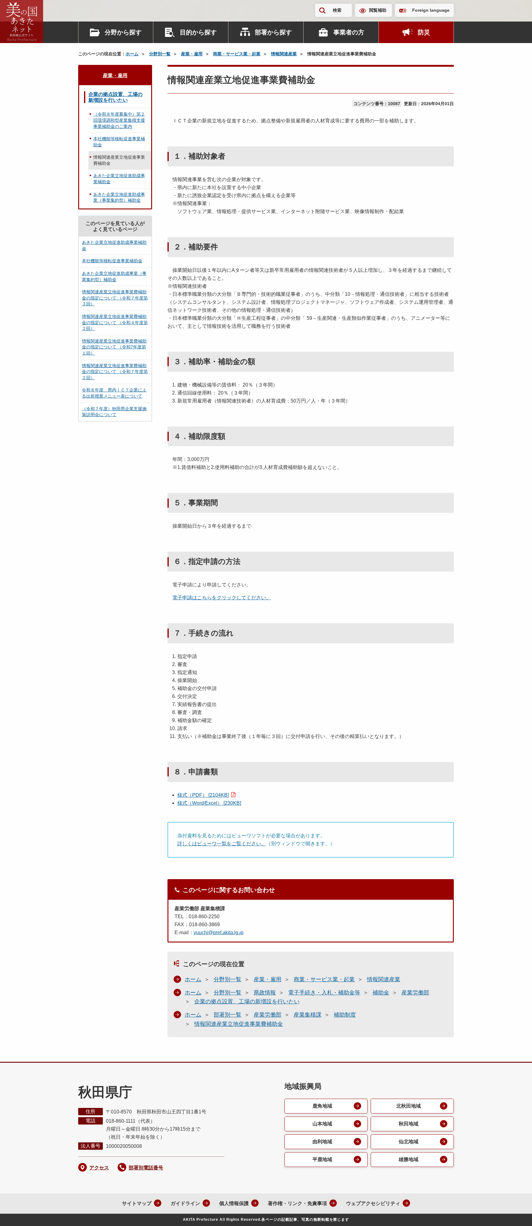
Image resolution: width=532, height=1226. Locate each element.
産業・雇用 (192, 53)
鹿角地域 (322, 1106)
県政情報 (265, 993)
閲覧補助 (377, 10)
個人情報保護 (234, 1203)
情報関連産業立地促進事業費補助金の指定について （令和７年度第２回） (115, 371)
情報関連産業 (284, 53)
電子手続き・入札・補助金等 (324, 993)
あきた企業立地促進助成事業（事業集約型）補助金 (119, 197)
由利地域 (322, 1141)
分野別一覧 (160, 53)
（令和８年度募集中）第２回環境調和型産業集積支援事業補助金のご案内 (119, 120)
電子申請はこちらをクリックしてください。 (221, 597)
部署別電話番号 (146, 1167)
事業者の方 (348, 32)
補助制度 (345, 1015)
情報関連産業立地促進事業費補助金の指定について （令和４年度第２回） (115, 322)
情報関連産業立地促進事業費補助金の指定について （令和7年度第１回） (114, 347)
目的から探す (198, 32)
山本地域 (322, 1123)
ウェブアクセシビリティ (373, 1203)
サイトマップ (136, 1203)
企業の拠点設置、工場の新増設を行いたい (247, 1001)
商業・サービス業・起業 (236, 53)
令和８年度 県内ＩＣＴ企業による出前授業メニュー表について (114, 393)
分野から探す (123, 32)
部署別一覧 (227, 1015)
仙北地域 (408, 1141)
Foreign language (430, 10)
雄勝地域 (408, 1159)
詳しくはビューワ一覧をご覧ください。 (221, 843)
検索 (337, 10)
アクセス (99, 1167)
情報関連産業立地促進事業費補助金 (238, 1024)
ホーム (132, 53)
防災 (424, 32)
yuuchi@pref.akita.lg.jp (219, 932)
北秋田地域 (408, 1106)
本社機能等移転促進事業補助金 (119, 141)
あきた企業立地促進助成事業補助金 (119, 178)
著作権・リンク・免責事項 (297, 1203)
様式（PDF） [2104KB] (203, 795)
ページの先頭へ (515, 1213)
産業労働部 (415, 993)
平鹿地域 (322, 1159)
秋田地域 (408, 1123)
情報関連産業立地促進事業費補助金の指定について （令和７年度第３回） (115, 297)
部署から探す (273, 32)
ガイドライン (185, 1203)
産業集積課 (307, 1015)
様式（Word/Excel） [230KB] (209, 803)
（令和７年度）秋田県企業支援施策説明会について (114, 411)
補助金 (381, 993)
